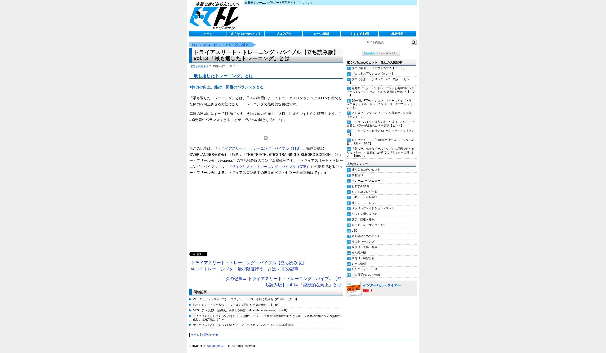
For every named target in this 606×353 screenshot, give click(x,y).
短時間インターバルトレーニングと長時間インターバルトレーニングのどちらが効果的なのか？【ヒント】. (381, 92)
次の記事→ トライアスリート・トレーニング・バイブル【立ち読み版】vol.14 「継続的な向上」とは (283, 281)
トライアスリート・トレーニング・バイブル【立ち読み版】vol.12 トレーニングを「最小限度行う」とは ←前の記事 (248, 265)
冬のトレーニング (363, 241)
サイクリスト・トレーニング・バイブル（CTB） (271, 167)
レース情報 (321, 34)
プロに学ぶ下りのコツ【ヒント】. (373, 73)
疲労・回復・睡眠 (363, 219)
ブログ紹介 (283, 34)
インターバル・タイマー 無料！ (381, 288)
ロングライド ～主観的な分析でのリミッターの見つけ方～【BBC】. (380, 141)
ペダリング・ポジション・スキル (373, 208)
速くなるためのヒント (246, 34)
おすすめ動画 (359, 34)
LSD (354, 230)
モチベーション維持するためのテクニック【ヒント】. (380, 132)
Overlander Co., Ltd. (218, 346)
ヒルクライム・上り (364, 269)
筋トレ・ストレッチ (364, 203)
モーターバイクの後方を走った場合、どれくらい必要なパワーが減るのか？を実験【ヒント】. (380, 123)
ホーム (208, 34)
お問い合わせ (209, 334)
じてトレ (215, 15)
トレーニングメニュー (366, 180)
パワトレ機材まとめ (364, 213)
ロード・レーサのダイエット (370, 225)
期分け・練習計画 (363, 258)
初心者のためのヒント (366, 236)
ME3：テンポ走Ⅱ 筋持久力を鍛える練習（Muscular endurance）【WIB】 (241, 310)
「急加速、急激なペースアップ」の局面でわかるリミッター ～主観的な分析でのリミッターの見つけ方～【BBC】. (381, 152)
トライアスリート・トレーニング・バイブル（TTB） (260, 148)
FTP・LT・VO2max (364, 197)
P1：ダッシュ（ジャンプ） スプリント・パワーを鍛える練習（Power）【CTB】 (246, 299)
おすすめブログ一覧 (364, 191)
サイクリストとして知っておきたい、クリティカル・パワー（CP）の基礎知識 (243, 324)
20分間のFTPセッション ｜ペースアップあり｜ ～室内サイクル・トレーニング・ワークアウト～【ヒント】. (382, 104)
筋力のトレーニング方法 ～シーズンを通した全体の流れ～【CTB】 (237, 305)
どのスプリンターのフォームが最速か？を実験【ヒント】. (379, 114)
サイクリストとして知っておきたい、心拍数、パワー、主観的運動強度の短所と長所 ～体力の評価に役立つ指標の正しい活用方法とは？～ (267, 317)
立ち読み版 (237, 45)
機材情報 (397, 34)
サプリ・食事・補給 (364, 247)
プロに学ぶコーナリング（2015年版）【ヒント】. (378, 81)
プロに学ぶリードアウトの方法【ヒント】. (379, 68)
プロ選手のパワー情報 (366, 275)
